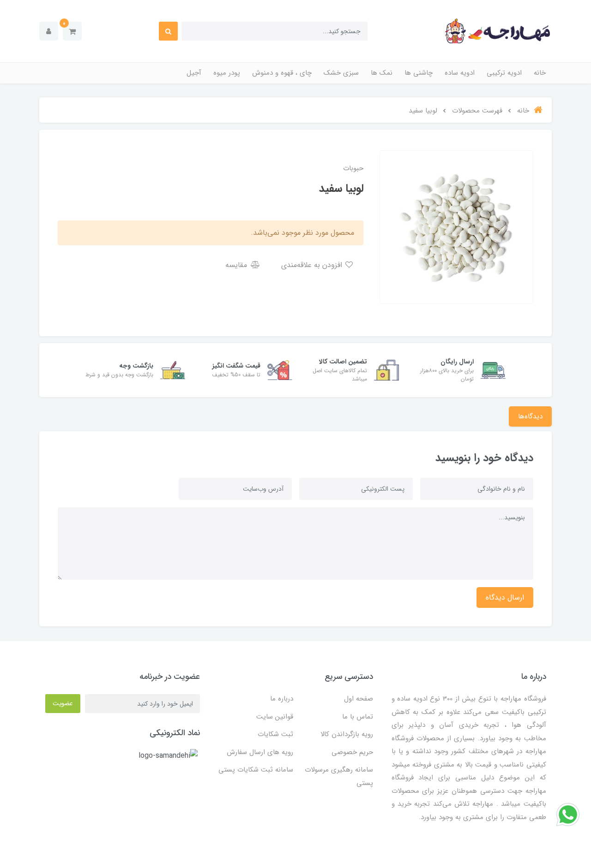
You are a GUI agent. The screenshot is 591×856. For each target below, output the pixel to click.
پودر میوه (226, 72)
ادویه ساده (460, 72)
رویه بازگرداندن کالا (346, 734)
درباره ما (281, 698)
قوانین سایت (274, 716)
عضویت (63, 703)
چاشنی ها (418, 72)
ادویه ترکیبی (504, 72)
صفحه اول (358, 698)
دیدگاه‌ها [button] (530, 416)
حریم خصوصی (352, 752)
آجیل (194, 72)
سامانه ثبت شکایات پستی (255, 769)
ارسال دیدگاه (505, 597)
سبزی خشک (341, 72)
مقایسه (237, 265)
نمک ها (381, 72)
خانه (540, 72)
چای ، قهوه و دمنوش (282, 72)
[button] (72, 31)
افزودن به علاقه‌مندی (312, 265)
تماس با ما (357, 716)
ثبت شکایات (275, 734)
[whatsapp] (568, 814)
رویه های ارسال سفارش (260, 752)
